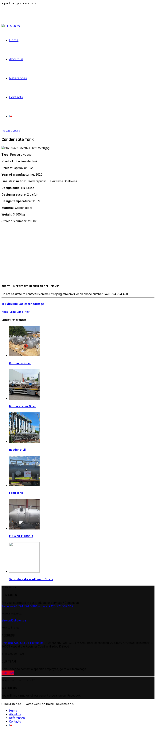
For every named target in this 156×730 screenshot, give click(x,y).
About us (16, 59)
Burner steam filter (22, 406)
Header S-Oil (17, 450)
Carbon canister (20, 363)
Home (13, 40)
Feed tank (16, 493)
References (18, 78)
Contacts (16, 97)
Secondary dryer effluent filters (31, 579)
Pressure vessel (11, 131)
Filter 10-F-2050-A (21, 536)
